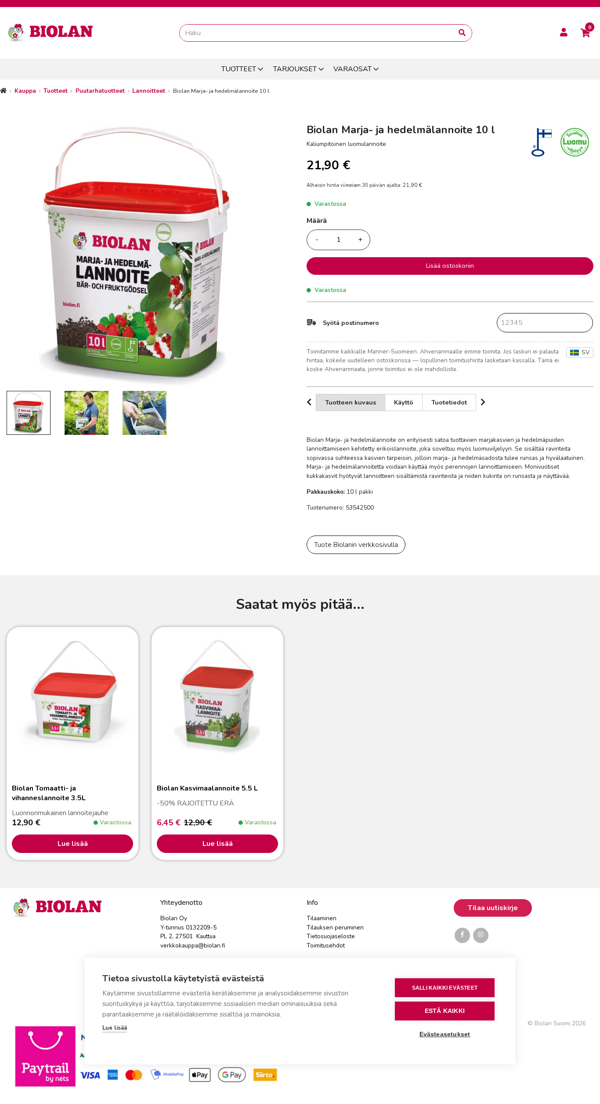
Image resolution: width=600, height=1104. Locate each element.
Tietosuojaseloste (331, 936)
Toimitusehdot (326, 945)
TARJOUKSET (295, 69)
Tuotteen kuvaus (350, 402)
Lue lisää (73, 844)
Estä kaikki (445, 1011)
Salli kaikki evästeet (444, 988)
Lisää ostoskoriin (450, 265)
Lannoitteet (148, 91)
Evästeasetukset (444, 1034)
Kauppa (25, 91)
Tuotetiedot (449, 402)
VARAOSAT (352, 69)
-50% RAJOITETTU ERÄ (207, 795)
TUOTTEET (238, 69)
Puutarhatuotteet (100, 91)
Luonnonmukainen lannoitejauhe (60, 800)
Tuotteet (55, 91)
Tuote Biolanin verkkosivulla (356, 545)
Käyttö (403, 402)
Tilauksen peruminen (335, 927)
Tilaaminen (321, 918)
